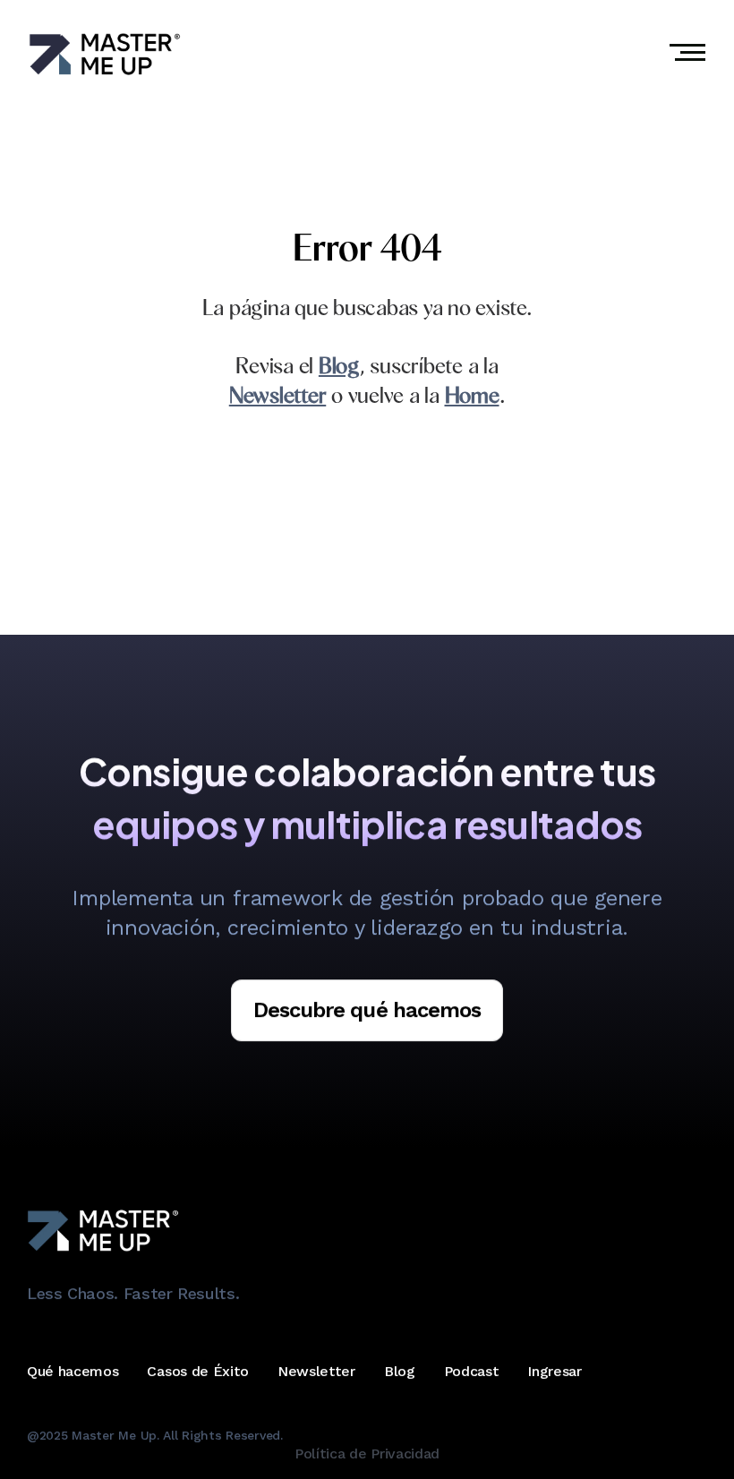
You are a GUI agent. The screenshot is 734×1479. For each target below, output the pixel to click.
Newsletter (316, 1372)
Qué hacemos (72, 1372)
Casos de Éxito (198, 1372)
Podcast (471, 1372)
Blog (399, 1372)
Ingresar (554, 1372)
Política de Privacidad (367, 1454)
